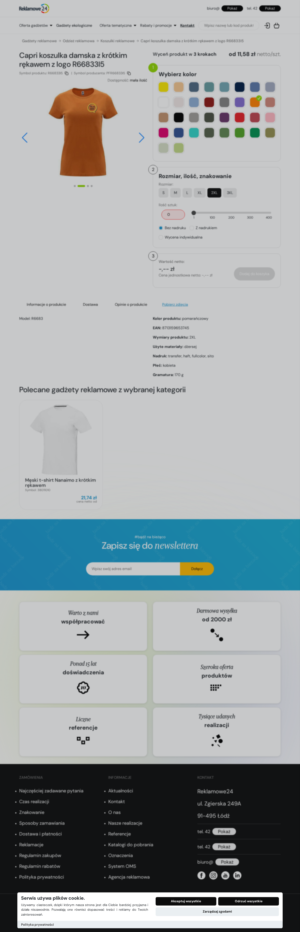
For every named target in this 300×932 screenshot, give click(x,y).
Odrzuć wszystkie (248, 901)
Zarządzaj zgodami (217, 911)
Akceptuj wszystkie (186, 901)
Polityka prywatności (37, 925)
